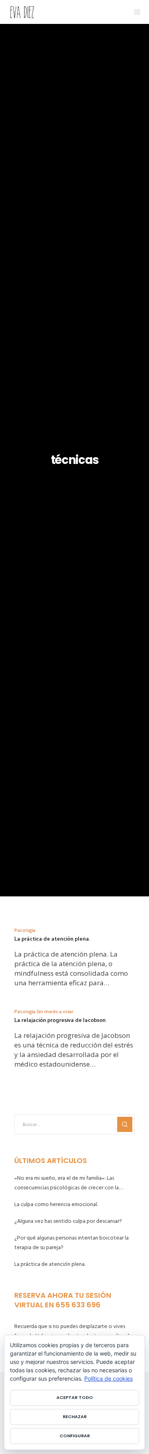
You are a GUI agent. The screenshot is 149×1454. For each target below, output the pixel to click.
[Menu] (135, 12)
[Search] (124, 1124)
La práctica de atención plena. (49, 1264)
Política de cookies (108, 1378)
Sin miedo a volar (55, 1011)
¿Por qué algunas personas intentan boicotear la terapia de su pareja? (71, 1242)
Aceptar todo (74, 1397)
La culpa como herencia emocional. (56, 1204)
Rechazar (75, 1416)
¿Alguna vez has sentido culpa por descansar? (68, 1221)
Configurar (75, 1435)
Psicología (24, 930)
